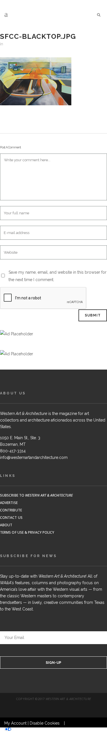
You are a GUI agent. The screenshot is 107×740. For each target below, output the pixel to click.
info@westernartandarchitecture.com (34, 457)
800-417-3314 (13, 451)
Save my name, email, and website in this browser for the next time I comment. (57, 276)
